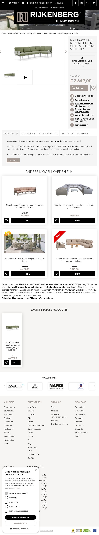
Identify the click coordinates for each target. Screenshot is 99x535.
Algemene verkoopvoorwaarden (59, 415)
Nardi (30, 451)
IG (82, 3)
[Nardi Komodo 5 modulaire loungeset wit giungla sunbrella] (33, 51)
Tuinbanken (8, 425)
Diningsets (79, 429)
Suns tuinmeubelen (35, 429)
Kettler (30, 433)
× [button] (36, 470)
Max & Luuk (32, 447)
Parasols (7, 433)
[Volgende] (66, 51)
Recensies (82, 133)
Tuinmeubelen (9, 407)
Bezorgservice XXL (48, 133)
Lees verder (16, 488)
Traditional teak (33, 454)
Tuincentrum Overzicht (46, 531)
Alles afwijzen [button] (20, 523)
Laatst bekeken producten (49, 309)
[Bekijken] (93, 3)
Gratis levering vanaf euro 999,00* (84, 120)
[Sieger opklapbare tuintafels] (76, 386)
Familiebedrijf (81, 125)
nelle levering (82, 100)
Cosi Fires (31, 414)
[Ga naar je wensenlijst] (88, 3)
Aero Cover (32, 407)
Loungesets (79, 411)
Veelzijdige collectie (84, 115)
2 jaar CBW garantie (84, 96)
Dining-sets (8, 414)
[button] (20, 528)
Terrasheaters (9, 440)
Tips (52, 407)
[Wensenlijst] (88, 3)
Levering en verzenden (59, 424)
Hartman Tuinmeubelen (36, 425)
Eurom (30, 422)
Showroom (67, 133)
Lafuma (30, 436)
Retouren (54, 420)
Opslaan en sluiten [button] (20, 517)
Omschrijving (11, 133)
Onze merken (49, 377)
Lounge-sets (8, 411)
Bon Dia (31, 458)
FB (75, 3)
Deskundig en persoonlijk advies (83, 110)
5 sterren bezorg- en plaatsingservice (84, 104)
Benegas (31, 411)
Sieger (30, 443)
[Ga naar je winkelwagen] (94, 3)
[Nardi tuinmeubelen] (55, 386)
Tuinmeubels (79, 407)
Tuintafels (7, 418)
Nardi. (79, 141)
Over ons (54, 411)
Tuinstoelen (8, 422)
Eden (30, 418)
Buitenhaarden (9, 436)
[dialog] (20, 500)
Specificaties (28, 133)
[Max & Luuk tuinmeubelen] (14, 386)
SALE (6, 443)
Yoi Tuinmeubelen (81, 433)
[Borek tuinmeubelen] (35, 386)
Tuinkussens (8, 429)
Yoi (29, 440)
